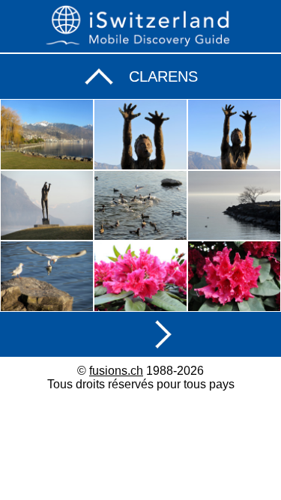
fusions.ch (116, 370)
